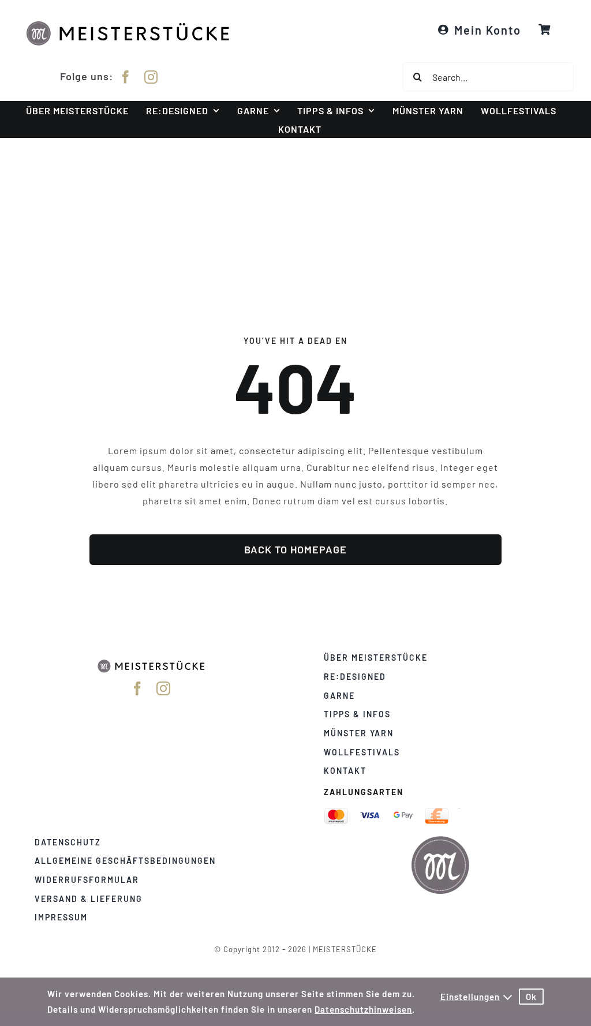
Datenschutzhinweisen (363, 1009)
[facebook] (126, 77)
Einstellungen (470, 996)
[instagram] (151, 77)
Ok (531, 996)
